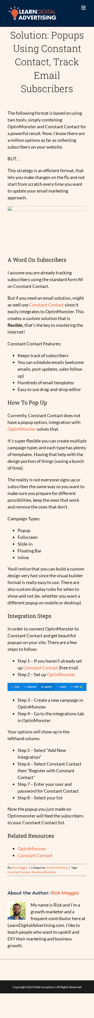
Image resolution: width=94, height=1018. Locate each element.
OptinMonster (22, 429)
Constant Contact (46, 304)
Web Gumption (44, 987)
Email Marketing (57, 867)
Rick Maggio (20, 867)
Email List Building (44, 872)
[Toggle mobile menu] (83, 7)
